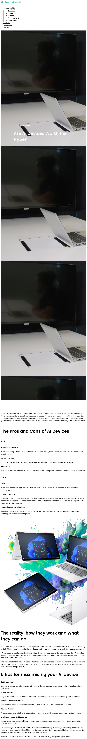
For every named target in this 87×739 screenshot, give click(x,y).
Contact (6, 28)
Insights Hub (7, 25)
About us (6, 23)
